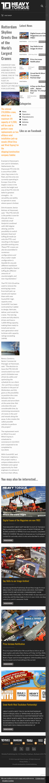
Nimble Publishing (31, 764)
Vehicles (25, 122)
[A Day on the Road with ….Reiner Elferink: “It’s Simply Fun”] (24, 91)
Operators (26, 114)
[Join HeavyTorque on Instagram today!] (28, 749)
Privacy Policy (24, 761)
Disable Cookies (8, 781)
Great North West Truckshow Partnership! (37, 75)
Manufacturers (28, 117)
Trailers (25, 119)
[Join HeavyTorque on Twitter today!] (21, 749)
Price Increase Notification (36, 60)
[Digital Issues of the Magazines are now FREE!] (24, 38)
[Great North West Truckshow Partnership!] (24, 78)
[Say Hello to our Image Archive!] (24, 51)
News (24, 111)
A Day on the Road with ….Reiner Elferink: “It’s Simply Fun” (38, 89)
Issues (24, 125)
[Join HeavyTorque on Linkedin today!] (34, 749)
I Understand (39, 778)
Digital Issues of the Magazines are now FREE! (38, 35)
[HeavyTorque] (21, 6)
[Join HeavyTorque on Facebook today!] (15, 749)
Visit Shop (8, 15)
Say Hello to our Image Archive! (36, 47)
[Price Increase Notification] (24, 64)
